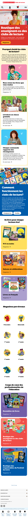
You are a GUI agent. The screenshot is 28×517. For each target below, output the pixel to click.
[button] (3, 513)
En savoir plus (7, 127)
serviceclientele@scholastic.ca (6, 502)
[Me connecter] (10, 7)
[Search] (2, 7)
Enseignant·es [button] (7, 214)
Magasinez (6, 93)
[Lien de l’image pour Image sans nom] (7, 319)
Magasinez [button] (6, 44)
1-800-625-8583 (4, 504)
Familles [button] (17, 214)
